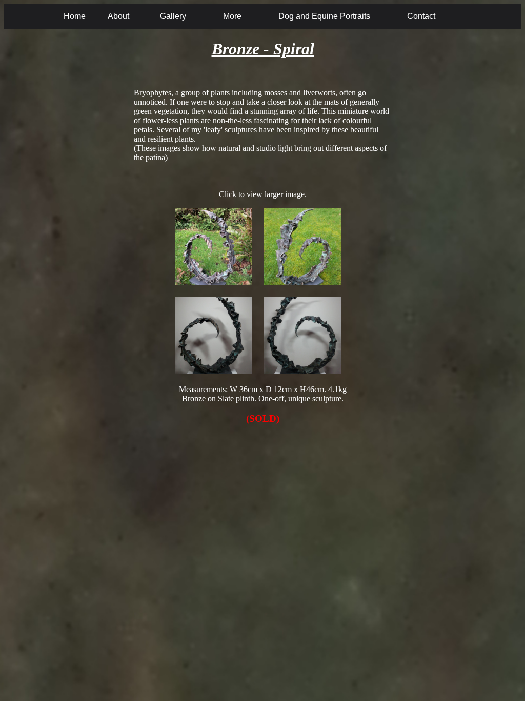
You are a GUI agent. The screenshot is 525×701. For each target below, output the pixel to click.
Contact (421, 16)
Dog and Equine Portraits (324, 16)
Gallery (173, 16)
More (232, 16)
